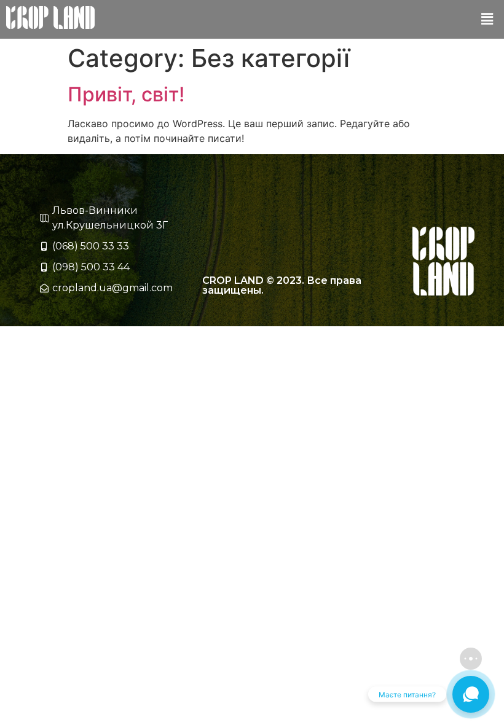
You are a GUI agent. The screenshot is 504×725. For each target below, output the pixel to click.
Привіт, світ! (126, 94)
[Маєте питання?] (470, 694)
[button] (487, 19)
